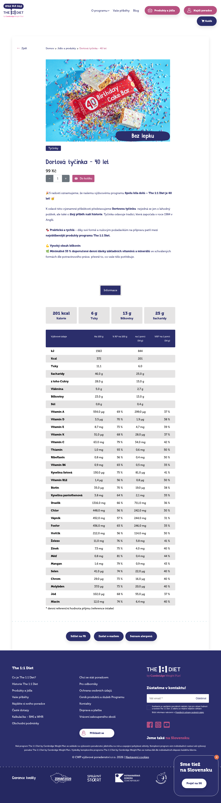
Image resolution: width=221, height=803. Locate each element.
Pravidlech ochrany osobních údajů (189, 713)
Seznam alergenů (141, 636)
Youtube (167, 723)
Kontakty (85, 703)
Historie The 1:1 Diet (25, 684)
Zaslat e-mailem (109, 636)
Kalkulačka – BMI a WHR (27, 716)
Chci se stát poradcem (93, 677)
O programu (99, 10)
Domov (50, 48)
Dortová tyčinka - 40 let (93, 48)
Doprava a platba (90, 710)
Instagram (158, 723)
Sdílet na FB (78, 636)
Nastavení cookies (137, 757)
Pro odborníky (88, 684)
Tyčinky (53, 148)
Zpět (24, 48)
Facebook (150, 723)
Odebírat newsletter (202, 699)
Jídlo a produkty (66, 48)
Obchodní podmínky (25, 723)
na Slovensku (177, 738)
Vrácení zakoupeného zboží (97, 716)
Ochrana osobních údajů (95, 690)
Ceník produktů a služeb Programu (101, 697)
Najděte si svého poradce (28, 703)
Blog (136, 10)
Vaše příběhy (121, 10)
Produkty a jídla (22, 690)
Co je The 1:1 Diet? (24, 677)
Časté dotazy (20, 710)
